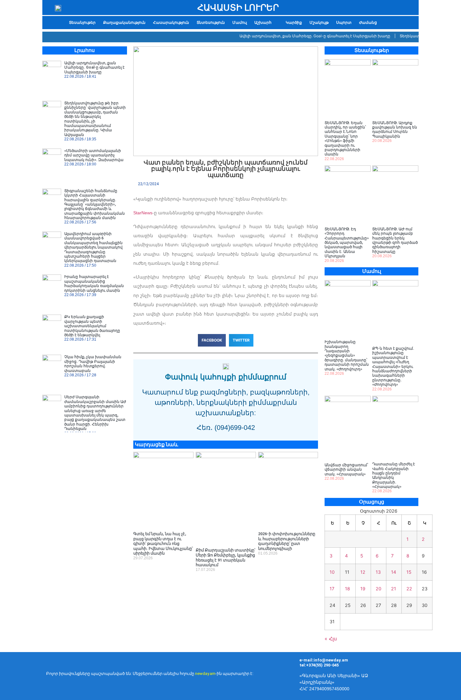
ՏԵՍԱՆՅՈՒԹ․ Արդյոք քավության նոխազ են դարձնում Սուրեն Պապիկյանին (394, 129)
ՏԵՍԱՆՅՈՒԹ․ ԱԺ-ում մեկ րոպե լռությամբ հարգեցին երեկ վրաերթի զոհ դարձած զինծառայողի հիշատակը (395, 240)
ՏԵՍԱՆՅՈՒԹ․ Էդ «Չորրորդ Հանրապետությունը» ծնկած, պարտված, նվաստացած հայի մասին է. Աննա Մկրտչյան (347, 242)
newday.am (205, 673)
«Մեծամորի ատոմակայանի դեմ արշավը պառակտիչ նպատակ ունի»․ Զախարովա (94, 155)
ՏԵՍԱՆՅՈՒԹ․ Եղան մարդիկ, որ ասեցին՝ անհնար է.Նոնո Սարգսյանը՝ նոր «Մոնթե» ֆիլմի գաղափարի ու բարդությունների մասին (345, 139)
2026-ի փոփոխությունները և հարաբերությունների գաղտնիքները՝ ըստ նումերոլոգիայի (286, 541)
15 (408, 572)
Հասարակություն (171, 22)
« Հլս (331, 638)
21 (393, 588)
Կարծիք (294, 22)
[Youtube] (426, 675)
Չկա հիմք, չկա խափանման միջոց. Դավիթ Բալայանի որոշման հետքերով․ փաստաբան (92, 364)
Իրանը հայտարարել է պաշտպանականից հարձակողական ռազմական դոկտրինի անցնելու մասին (94, 283)
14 (393, 572)
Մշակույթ (319, 22)
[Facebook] (408, 675)
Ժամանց (368, 22)
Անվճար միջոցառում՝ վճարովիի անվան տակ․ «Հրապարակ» (346, 469)
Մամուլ (239, 22)
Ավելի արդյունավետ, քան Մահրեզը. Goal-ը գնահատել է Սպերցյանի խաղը (306, 36)
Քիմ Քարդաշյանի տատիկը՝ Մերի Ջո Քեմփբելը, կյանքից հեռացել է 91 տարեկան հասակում (225, 557)
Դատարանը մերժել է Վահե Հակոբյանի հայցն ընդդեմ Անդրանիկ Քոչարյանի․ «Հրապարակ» (393, 475)
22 (409, 588)
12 (362, 572)
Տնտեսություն (211, 22)
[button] (266, 22)
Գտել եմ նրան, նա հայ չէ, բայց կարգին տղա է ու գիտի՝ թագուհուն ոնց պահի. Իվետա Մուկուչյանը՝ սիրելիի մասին (163, 543)
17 (332, 588)
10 (332, 572)
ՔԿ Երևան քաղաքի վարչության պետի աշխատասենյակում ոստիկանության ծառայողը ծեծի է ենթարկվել (92, 326)
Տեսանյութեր (82, 22)
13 (378, 572)
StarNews (142, 212)
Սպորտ (344, 22)
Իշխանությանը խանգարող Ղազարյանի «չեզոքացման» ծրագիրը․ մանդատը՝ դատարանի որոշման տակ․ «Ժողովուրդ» (347, 355)
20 (378, 588)
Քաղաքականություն (124, 22)
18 (347, 588)
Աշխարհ (263, 22)
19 (362, 588)
